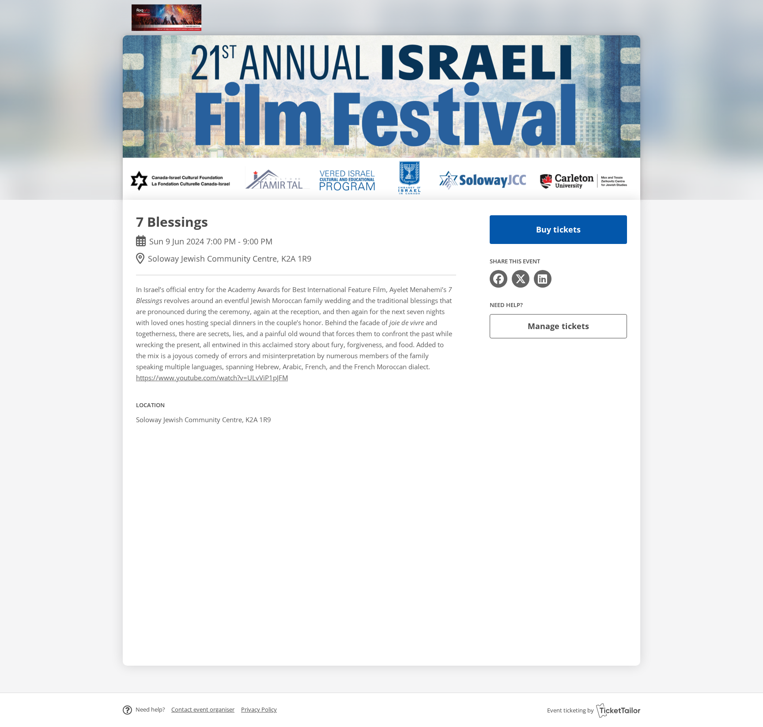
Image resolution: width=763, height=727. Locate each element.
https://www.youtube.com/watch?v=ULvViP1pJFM (212, 377)
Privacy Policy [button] (259, 709)
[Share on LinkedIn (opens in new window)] (542, 279)
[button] (202, 709)
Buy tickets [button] (558, 229)
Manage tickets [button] (558, 326)
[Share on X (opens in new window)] (520, 279)
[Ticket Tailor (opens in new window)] (618, 710)
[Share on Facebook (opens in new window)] (498, 279)
